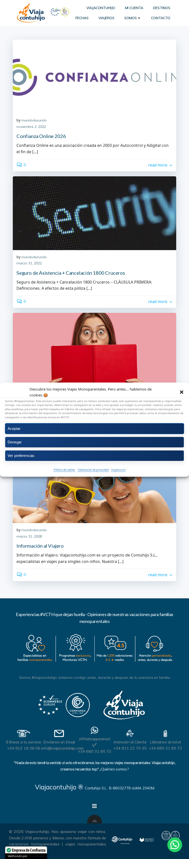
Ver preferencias (21, 455)
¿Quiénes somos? (114, 769)
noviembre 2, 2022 (31, 126)
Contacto (160, 18)
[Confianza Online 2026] (94, 76)
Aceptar (14, 428)
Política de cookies (64, 469)
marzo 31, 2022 (29, 263)
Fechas (82, 18)
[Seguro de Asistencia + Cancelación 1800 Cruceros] (94, 213)
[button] (181, 392)
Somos (130, 18)
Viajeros (106, 18)
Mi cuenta (134, 8)
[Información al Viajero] (94, 486)
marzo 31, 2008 (29, 536)
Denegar (15, 442)
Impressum (118, 469)
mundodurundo (34, 120)
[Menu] (94, 806)
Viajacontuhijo (100, 8)
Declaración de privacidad (93, 469)
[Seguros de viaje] (94, 350)
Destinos (161, 8)
